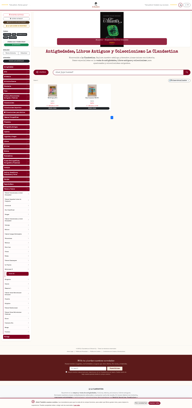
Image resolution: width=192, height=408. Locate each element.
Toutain (7, 332)
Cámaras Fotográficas (11, 117)
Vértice (7, 243)
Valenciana (8, 238)
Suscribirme (115, 368)
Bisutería (7, 86)
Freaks (5, 37)
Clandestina (7, 34)
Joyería (6, 132)
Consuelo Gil (9, 323)
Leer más (77, 405)
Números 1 (8, 288)
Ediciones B (9, 269)
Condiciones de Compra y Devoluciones (114, 351)
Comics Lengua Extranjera (13, 234)
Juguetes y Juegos (10, 136)
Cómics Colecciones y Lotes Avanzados (14, 220)
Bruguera (8, 279)
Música (6, 151)
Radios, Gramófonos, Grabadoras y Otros (11, 173)
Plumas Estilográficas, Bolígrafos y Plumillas (12, 162)
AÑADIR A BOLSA (52, 108)
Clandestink (12, 37)
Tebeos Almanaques (11, 260)
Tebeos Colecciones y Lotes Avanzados (14, 194)
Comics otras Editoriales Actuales (13, 293)
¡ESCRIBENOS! (16, 44)
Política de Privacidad (82, 351)
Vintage (6, 337)
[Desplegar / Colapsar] (28, 67)
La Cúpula (8, 265)
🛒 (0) (187, 5)
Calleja (7, 225)
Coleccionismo (9, 103)
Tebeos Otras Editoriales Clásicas (13, 313)
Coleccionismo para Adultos (15, 112)
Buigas (7, 214)
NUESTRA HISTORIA (17, 15)
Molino (7, 229)
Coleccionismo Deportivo (12, 107)
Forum (7, 251)
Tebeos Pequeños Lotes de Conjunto (13, 200)
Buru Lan (8, 247)
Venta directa (11, 53)
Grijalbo (7, 303)
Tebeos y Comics (9, 189)
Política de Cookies (95, 351)
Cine (5, 91)
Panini (7, 284)
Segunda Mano (9, 184)
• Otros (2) (11, 273)
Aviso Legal (70, 351)
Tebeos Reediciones (11, 308)
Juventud (8, 205)
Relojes (6, 179)
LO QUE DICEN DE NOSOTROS (17, 26)
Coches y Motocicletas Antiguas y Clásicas (11, 97)
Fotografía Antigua (11, 127)
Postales (7, 167)
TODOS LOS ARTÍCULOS (16, 61)
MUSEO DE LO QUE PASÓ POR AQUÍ (17, 22)
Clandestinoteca (21, 34)
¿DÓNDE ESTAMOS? (17, 18)
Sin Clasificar (9, 210)
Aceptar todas (154, 403)
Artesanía (7, 76)
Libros (6, 141)
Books (13, 34)
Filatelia (7, 122)
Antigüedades (8, 67)
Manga (7, 327)
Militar (7, 146)
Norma (6, 256)
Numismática (8, 156)
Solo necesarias (141, 403)
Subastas (24, 53)
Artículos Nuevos (10, 81)
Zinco (6, 318)
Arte (5, 72)
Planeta (7, 299)
